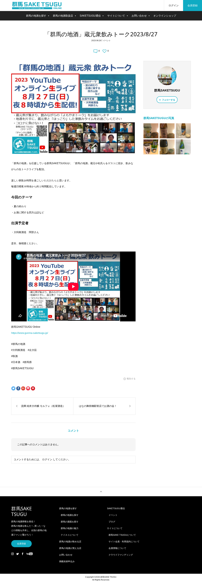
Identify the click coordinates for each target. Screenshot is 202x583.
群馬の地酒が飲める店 (70, 541)
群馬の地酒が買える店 (70, 548)
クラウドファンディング (121, 555)
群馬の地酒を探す (36, 15)
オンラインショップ (164, 15)
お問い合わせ (139, 15)
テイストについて (69, 535)
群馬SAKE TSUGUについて (122, 535)
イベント (107, 40)
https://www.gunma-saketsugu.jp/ (29, 333)
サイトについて (116, 15)
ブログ (112, 521)
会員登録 (192, 5)
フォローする (168, 100)
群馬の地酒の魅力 (69, 528)
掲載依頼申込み (67, 561)
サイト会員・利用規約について (124, 541)
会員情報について (117, 548)
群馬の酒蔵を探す (69, 521)
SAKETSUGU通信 (90, 15)
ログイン (174, 5)
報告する (131, 378)
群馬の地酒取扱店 (63, 15)
